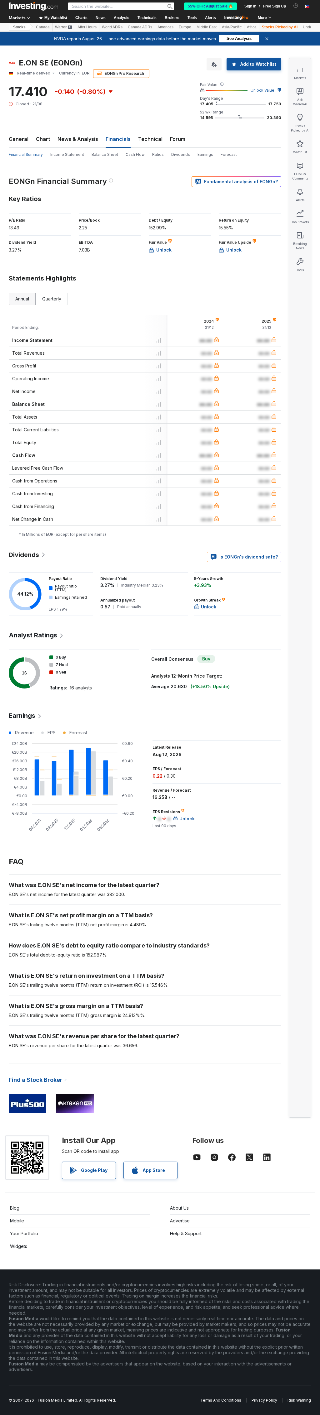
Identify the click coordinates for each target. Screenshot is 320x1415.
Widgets (18, 1246)
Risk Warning (299, 1400)
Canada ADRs (140, 27)
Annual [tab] (22, 298)
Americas (165, 27)
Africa (252, 27)
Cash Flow (135, 154)
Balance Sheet (105, 154)
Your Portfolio (24, 1233)
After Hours (87, 27)
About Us (179, 1208)
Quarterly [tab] (51, 298)
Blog (14, 1208)
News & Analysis (78, 139)
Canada (43, 27)
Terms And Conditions (220, 1400)
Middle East (207, 27)
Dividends (180, 154)
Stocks (19, 27)
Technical (150, 139)
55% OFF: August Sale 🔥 (210, 6)
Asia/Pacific (232, 27)
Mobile (17, 1220)
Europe (185, 27)
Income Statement (67, 154)
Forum (177, 139)
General (18, 139)
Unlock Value (262, 90)
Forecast (229, 154)
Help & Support (186, 1233)
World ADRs (112, 27)
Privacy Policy (264, 1400)
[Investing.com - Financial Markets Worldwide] (33, 6)
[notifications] (295, 6)
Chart (43, 139)
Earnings (205, 154)
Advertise (180, 1220)
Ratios (158, 154)
